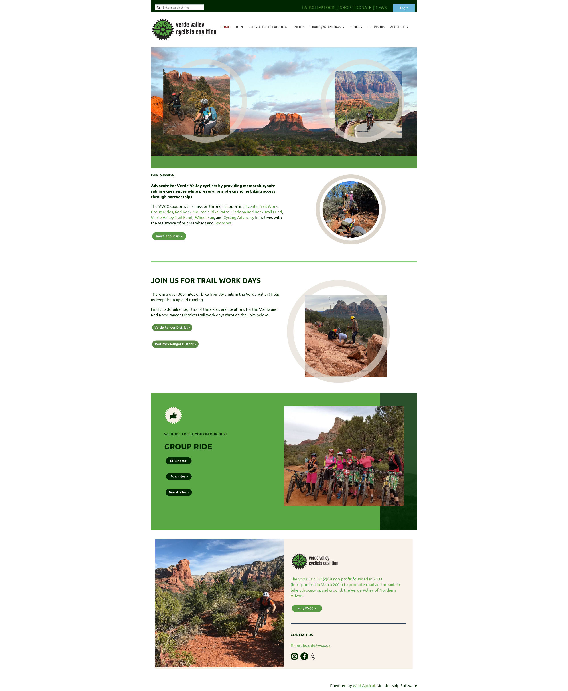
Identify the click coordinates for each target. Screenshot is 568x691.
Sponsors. (223, 222)
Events (251, 206)
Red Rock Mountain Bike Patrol (203, 211)
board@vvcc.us (316, 645)
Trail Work (268, 206)
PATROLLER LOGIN (319, 7)
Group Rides (162, 211)
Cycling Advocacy (238, 217)
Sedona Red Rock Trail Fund (257, 211)
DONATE (363, 7)
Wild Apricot (364, 685)
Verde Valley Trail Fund (171, 217)
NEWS (381, 7)
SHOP (345, 7)
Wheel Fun (204, 217)
